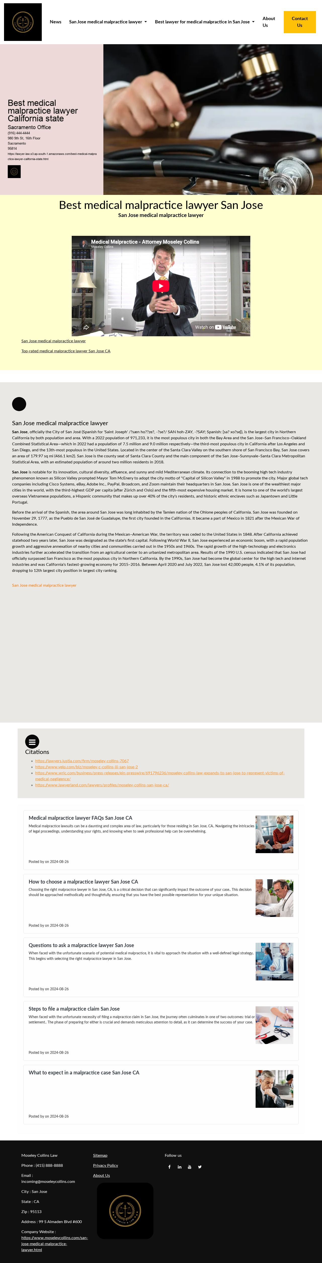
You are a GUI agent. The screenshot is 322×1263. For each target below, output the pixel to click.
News (55, 22)
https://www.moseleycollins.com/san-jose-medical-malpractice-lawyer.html (54, 1244)
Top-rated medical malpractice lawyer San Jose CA (65, 351)
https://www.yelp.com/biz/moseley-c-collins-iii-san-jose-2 (86, 767)
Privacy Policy (105, 1166)
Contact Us (300, 22)
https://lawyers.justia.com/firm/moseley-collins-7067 (82, 761)
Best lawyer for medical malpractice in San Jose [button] (203, 22)
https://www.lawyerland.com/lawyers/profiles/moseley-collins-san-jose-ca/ (102, 785)
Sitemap (100, 1156)
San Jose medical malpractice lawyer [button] (106, 22)
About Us (269, 22)
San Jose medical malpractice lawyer (53, 341)
